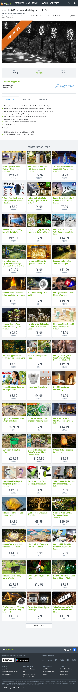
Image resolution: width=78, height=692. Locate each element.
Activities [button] (54, 3)
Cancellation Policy (29, 677)
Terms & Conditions (66, 669)
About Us (5, 669)
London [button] (44, 3)
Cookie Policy (64, 674)
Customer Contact (29, 669)
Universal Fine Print (29, 674)
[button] (69, 3)
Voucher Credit (6, 674)
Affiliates (44, 674)
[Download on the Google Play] (22, 660)
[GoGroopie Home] (6, 3)
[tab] (10, 99)
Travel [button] (35, 3)
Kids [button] (28, 3)
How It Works (46, 669)
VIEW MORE (39, 626)
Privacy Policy (64, 671)
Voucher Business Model (9, 671)
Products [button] (19, 3)
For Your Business (48, 671)
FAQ (24, 671)
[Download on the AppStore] (8, 660)
